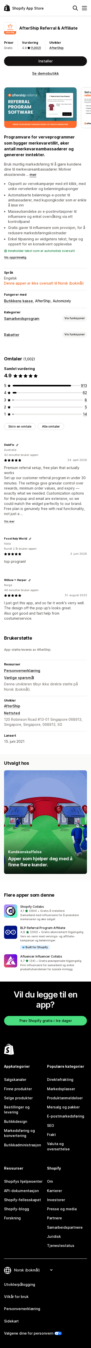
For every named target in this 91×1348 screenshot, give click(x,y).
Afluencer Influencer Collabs (41, 956)
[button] (45, 913)
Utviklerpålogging (19, 1284)
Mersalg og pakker (63, 1107)
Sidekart (11, 1321)
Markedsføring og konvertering (19, 1133)
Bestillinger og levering (17, 1109)
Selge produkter (18, 1098)
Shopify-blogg (16, 1209)
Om (50, 1181)
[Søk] (75, 8)
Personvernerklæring (22, 670)
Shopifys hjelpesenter (23, 1181)
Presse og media (62, 1209)
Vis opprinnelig (15, 257)
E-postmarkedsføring (65, 1116)
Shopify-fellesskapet (22, 1200)
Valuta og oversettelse (58, 1146)
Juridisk (54, 1236)
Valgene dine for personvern (28, 1333)
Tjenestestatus (60, 1245)
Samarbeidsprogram (21, 318)
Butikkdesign (15, 1121)
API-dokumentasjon (21, 1191)
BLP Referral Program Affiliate (42, 928)
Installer (45, 61)
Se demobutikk (45, 73)
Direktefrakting (60, 1079)
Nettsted (12, 713)
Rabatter (11, 335)
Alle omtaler (51, 426)
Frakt (51, 1134)
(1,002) (36, 48)
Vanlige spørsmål (19, 678)
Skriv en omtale (19, 426)
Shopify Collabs (32, 907)
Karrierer (54, 1191)
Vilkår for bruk (16, 1296)
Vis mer (9, 521)
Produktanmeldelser (65, 1098)
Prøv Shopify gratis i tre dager (45, 1020)
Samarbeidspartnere (65, 1227)
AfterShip (56, 48)
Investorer (56, 1200)
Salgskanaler (15, 1079)
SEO (50, 1125)
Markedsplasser (61, 1089)
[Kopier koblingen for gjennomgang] (17, 445)
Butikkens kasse (18, 301)
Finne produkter (18, 1089)
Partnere (54, 1218)
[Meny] (84, 8)
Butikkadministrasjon (22, 1145)
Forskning (12, 1218)
